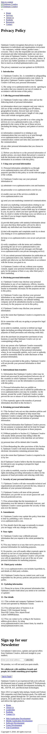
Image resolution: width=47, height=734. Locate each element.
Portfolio (9, 20)
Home (8, 13)
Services (9, 15)
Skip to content (7, 2)
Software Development (15, 723)
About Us (10, 18)
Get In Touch (6, 676)
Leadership (10, 710)
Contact (9, 24)
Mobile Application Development (19, 721)
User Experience (12, 727)
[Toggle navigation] (2, 9)
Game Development (14, 725)
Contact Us (10, 714)
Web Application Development (18, 718)
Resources (10, 22)
